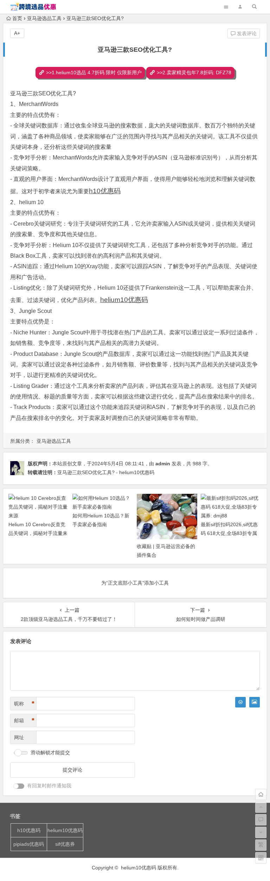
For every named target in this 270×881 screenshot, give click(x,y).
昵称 (24, 703)
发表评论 (246, 33)
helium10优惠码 (65, 830)
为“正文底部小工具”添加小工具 (135, 583)
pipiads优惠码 (28, 844)
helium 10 (31, 202)
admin (162, 463)
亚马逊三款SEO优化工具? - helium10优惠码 (105, 472)
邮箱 (24, 720)
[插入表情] (240, 702)
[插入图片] (254, 702)
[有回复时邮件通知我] (19, 786)
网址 (19, 737)
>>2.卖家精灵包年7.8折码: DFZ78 (194, 72)
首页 (17, 18)
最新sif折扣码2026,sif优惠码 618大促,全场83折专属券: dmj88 (229, 533)
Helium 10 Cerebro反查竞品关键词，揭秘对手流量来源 (38, 533)
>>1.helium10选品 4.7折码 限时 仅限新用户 (94, 72)
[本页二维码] (260, 857)
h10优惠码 (28, 830)
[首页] (260, 794)
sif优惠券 (65, 844)
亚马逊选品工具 (44, 18)
